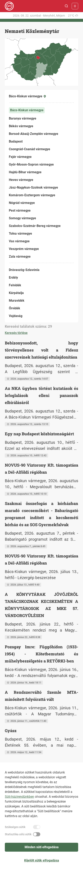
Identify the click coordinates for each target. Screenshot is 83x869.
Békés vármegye (21, 126)
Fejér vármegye (20, 157)
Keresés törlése (16, 333)
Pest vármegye (20, 210)
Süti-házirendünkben (19, 797)
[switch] (36, 827)
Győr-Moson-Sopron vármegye (31, 164)
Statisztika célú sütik (18, 834)
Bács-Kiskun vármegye (27, 110)
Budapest (16, 141)
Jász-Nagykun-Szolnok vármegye (33, 187)
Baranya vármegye (22, 118)
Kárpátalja (16, 293)
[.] (9, 6)
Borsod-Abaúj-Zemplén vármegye (33, 134)
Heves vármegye (21, 180)
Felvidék (15, 285)
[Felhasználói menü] (75, 6)
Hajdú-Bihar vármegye (25, 172)
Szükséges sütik (15, 827)
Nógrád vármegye (22, 203)
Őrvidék (14, 308)
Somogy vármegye (22, 218)
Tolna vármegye (20, 233)
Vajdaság (15, 316)
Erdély (13, 277)
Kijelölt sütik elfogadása (41, 860)
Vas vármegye (19, 241)
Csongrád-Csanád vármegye (29, 149)
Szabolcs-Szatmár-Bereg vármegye (35, 226)
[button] (66, 6)
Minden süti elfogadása (42, 847)
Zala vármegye (20, 256)
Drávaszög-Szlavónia (24, 270)
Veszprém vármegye (24, 249)
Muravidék (16, 300)
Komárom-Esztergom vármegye (32, 195)
